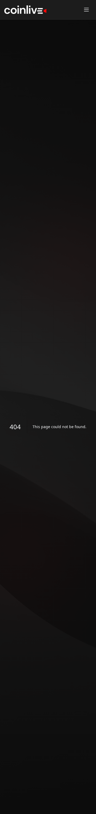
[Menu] (86, 9)
